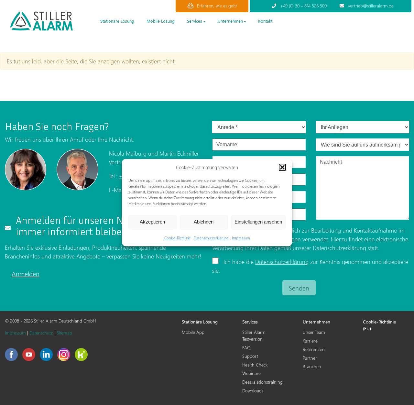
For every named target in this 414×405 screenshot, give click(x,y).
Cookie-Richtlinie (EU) (379, 325)
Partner (310, 358)
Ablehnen (203, 221)
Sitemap (64, 333)
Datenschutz (41, 333)
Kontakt (265, 21)
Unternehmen (230, 21)
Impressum (241, 237)
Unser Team (314, 332)
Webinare (251, 373)
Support (250, 356)
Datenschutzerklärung (211, 237)
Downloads (252, 391)
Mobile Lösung (161, 21)
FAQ (246, 348)
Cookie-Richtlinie (177, 237)
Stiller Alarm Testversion (254, 335)
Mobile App (193, 332)
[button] (282, 167)
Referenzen (314, 349)
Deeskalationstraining (262, 382)
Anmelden (25, 273)
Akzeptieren (152, 221)
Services (194, 21)
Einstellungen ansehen (258, 221)
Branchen (312, 366)
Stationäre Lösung (117, 21)
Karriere (310, 341)
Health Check (254, 365)
